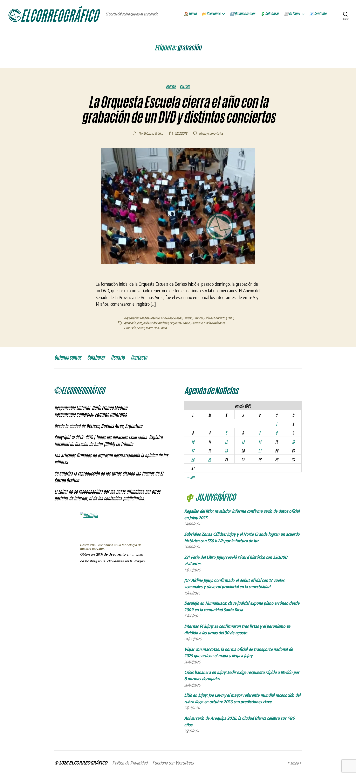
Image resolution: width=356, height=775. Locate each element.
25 (209, 459)
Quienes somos (67, 357)
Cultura (185, 86)
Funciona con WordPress (173, 763)
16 (293, 441)
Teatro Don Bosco (156, 328)
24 (192, 459)
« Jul (190, 477)
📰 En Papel (292, 14)
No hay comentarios (211, 133)
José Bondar (149, 323)
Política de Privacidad (130, 763)
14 (259, 441)
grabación (130, 323)
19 (226, 450)
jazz (139, 323)
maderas (163, 323)
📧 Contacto (318, 14)
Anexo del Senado (171, 318)
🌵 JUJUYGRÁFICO (209, 496)
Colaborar (96, 357)
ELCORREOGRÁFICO (88, 763)
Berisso (171, 86)
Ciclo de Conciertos (215, 318)
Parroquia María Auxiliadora (208, 323)
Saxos (140, 328)
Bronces (198, 318)
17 (192, 450)
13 (242, 441)
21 (259, 450)
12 (226, 441)
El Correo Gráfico (153, 133)
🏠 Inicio (190, 14)
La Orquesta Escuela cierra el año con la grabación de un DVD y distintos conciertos (178, 110)
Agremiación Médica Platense (141, 318)
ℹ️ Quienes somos (242, 14)
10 (192, 441)
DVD (230, 318)
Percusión (130, 328)
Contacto (139, 357)
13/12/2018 (181, 133)
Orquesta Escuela (180, 323)
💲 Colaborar (269, 14)
